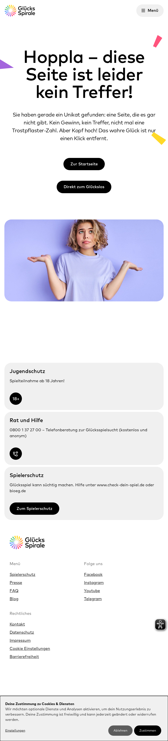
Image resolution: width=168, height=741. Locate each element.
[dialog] (84, 718)
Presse (16, 582)
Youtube (92, 590)
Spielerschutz (22, 574)
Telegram (93, 598)
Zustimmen (147, 730)
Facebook (93, 574)
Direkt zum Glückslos (84, 186)
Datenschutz (22, 632)
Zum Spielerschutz (34, 508)
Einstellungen (15, 730)
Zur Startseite (84, 163)
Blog (14, 598)
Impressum (20, 640)
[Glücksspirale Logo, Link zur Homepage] (19, 10)
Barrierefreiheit (24, 656)
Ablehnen (120, 730)
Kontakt (17, 624)
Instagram (94, 582)
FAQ (14, 590)
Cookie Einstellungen (30, 648)
